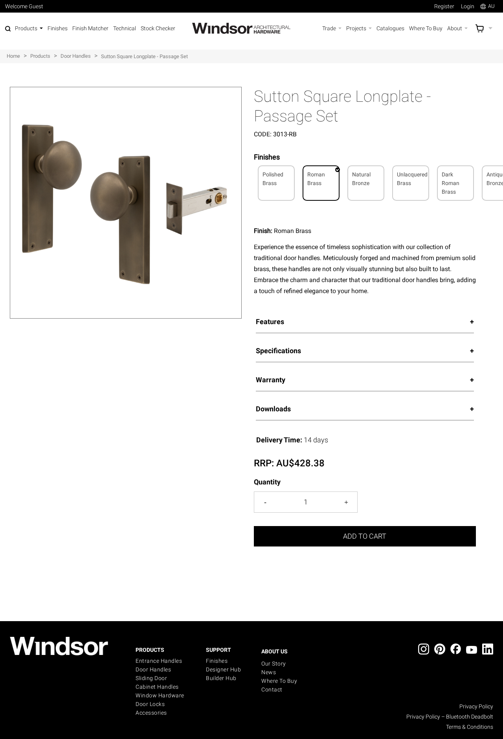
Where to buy (279, 681)
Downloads (273, 409)
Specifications (278, 351)
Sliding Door (151, 678)
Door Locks (150, 704)
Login (467, 6)
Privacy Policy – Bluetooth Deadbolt (449, 716)
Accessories (151, 713)
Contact (272, 689)
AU (491, 6)
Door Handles (153, 669)
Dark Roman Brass (450, 183)
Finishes (217, 661)
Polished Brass (273, 178)
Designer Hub (223, 669)
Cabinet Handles (157, 687)
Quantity (267, 482)
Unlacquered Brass (412, 178)
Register (444, 6)
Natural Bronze (361, 178)
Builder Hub (221, 678)
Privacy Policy (476, 706)
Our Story (273, 663)
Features (270, 321)
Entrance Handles (159, 661)
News (268, 672)
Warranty (270, 380)
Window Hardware (160, 695)
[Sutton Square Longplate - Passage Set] (126, 91)
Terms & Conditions (469, 727)
